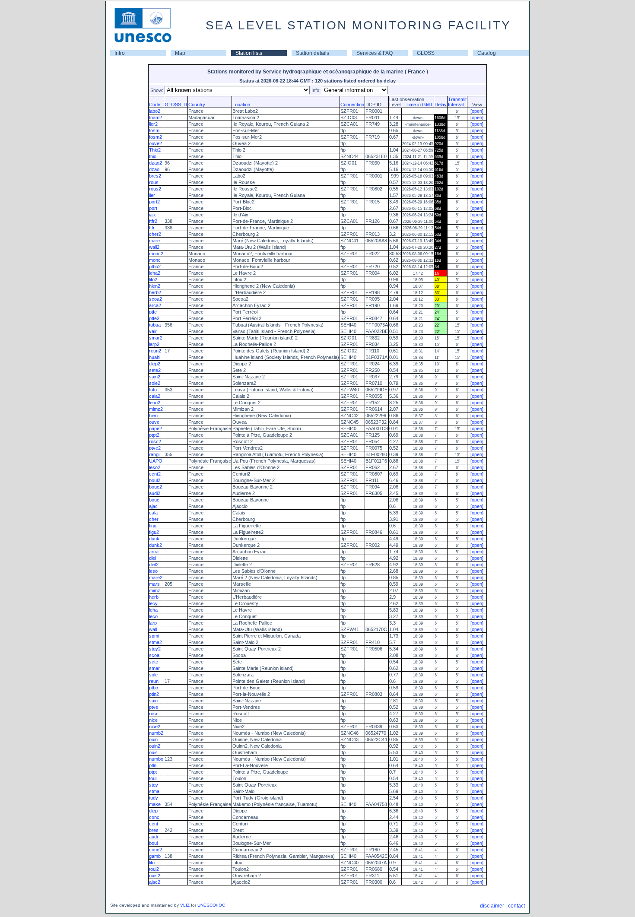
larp (153, 622)
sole (153, 674)
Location (241, 104)
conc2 (155, 849)
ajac (153, 506)
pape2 (155, 428)
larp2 (154, 344)
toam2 (155, 117)
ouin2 (154, 746)
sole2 (154, 383)
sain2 (154, 376)
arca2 (155, 305)
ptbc (153, 687)
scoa (154, 655)
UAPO (155, 460)
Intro (119, 53)
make (155, 804)
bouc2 (155, 486)
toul (152, 778)
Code (154, 104)
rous (154, 182)
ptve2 (155, 448)
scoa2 (155, 298)
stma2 (155, 642)
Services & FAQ (374, 53)
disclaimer (492, 906)
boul (153, 843)
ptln (152, 765)
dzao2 (155, 162)
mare (154, 240)
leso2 (154, 467)
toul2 (154, 869)
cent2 (155, 473)
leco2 (154, 402)
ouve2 (155, 143)
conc (154, 817)
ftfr (152, 227)
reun (154, 681)
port (153, 208)
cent (153, 823)
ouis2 (154, 875)
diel (152, 558)
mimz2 (156, 409)
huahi (154, 357)
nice (153, 720)
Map (180, 53)
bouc (154, 499)
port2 (154, 201)
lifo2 (153, 279)
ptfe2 (154, 318)
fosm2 (155, 137)
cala (153, 512)
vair (153, 331)
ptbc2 (155, 266)
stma (154, 791)
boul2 (154, 480)
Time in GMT (417, 104)
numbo (156, 759)
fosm (154, 130)
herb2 (155, 292)
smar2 (155, 337)
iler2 (153, 124)
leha (153, 609)
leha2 (154, 273)
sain (153, 700)
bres (154, 830)
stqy (153, 784)
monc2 (156, 253)
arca (154, 551)
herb (154, 597)
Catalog (486, 53)
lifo (152, 862)
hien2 (154, 286)
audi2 (154, 493)
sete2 (155, 370)
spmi (154, 635)
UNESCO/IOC (211, 905)
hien (153, 415)
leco (153, 616)
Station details (312, 53)
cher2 (155, 234)
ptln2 (154, 694)
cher (154, 519)
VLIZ (185, 905)
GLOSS (426, 53)
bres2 (155, 175)
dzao (154, 169)
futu (153, 389)
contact (516, 906)
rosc (154, 713)
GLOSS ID (176, 104)
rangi (154, 454)
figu (152, 525)
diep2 (154, 363)
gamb (155, 856)
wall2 (154, 247)
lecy (153, 603)
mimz (154, 590)
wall (153, 629)
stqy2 (155, 648)
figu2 (154, 532)
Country (196, 104)
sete (153, 661)
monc (155, 260)
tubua (155, 324)
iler (152, 195)
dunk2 (155, 545)
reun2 (155, 350)
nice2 (154, 726)
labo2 (154, 111)
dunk (154, 538)
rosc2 (155, 441)
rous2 (155, 188)
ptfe (153, 311)
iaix (152, 214)
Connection (352, 104)
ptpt (153, 771)
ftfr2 (153, 221)
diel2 (154, 564)
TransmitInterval (457, 102)
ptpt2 (154, 435)
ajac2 (154, 882)
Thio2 (155, 149)
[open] (477, 111)
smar (154, 668)
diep (153, 810)
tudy (153, 797)
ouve (154, 422)
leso (153, 571)
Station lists (248, 53)
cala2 (154, 396)
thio (152, 156)
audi (153, 836)
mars (154, 584)
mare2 (155, 577)
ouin (153, 739)
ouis (153, 752)
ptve (153, 707)
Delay (441, 104)
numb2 (156, 733)
